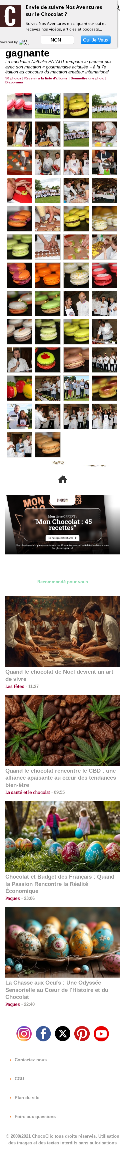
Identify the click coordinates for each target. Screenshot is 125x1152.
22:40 (27, 1004)
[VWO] (25, 42)
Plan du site (26, 1097)
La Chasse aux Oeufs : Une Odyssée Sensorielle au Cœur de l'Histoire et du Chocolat (56, 990)
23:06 (27, 898)
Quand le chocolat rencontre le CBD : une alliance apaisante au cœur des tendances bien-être (60, 778)
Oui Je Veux (95, 40)
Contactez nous (30, 1059)
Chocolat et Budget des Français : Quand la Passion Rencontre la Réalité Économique (59, 884)
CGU (18, 1078)
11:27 (31, 686)
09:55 (57, 792)
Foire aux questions (34, 1116)
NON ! (57, 40)
